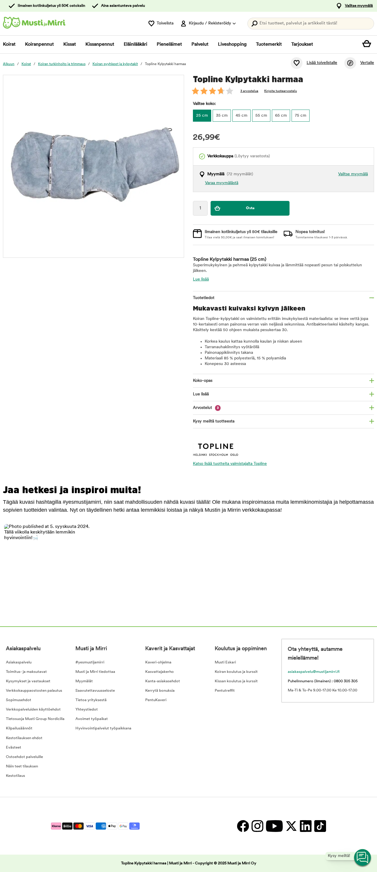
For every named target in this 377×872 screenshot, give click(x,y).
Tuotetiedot (203, 298)
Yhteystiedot (86, 709)
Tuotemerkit (269, 44)
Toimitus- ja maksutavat (26, 672)
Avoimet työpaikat (91, 719)
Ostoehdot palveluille (24, 757)
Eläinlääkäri (135, 44)
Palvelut (200, 44)
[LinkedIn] (305, 826)
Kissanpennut (99, 44)
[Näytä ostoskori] (368, 44)
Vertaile (367, 63)
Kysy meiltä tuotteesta (213, 421)
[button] (47, 567)
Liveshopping (232, 44)
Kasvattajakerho (159, 672)
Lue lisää (201, 279)
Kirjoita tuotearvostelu (280, 91)
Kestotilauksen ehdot (24, 738)
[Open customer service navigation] (362, 857)
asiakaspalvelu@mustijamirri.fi (314, 672)
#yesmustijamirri (89, 662)
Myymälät (84, 681)
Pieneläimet (169, 44)
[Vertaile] (350, 63)
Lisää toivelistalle (322, 63)
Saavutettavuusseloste (95, 691)
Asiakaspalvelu (19, 662)
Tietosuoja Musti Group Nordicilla (35, 719)
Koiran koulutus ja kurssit (236, 672)
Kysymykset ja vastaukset (28, 681)
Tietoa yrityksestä (91, 700)
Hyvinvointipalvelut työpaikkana (103, 728)
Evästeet (13, 747)
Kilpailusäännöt (19, 728)
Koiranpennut (39, 44)
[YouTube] (274, 826)
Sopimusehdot (18, 700)
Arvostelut (206, 408)
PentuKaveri (155, 700)
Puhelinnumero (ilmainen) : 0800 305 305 (323, 681)
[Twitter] (291, 826)
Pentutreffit (225, 691)
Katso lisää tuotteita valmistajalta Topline (230, 464)
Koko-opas (202, 381)
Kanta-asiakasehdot (162, 681)
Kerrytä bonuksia (160, 691)
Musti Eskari (225, 662)
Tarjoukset (302, 44)
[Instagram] (257, 826)
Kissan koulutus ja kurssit (236, 681)
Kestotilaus (15, 776)
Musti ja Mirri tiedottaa (95, 672)
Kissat (69, 44)
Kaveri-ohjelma (158, 662)
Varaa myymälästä (221, 183)
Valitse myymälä (359, 6)
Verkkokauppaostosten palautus (34, 691)
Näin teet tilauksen (22, 766)
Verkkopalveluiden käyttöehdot (33, 709)
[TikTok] (319, 826)
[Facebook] (243, 826)
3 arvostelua (249, 91)
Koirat (9, 44)
